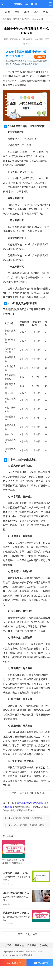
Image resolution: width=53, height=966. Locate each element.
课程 (26, 12)
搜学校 (18, 4)
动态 (36, 12)
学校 (17, 12)
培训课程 (31, 945)
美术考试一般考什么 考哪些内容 (27, 818)
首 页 (7, 12)
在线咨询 (16, 962)
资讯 (45, 12)
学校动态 (44, 945)
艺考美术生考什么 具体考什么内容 (28, 825)
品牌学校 (19, 945)
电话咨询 (43, 962)
